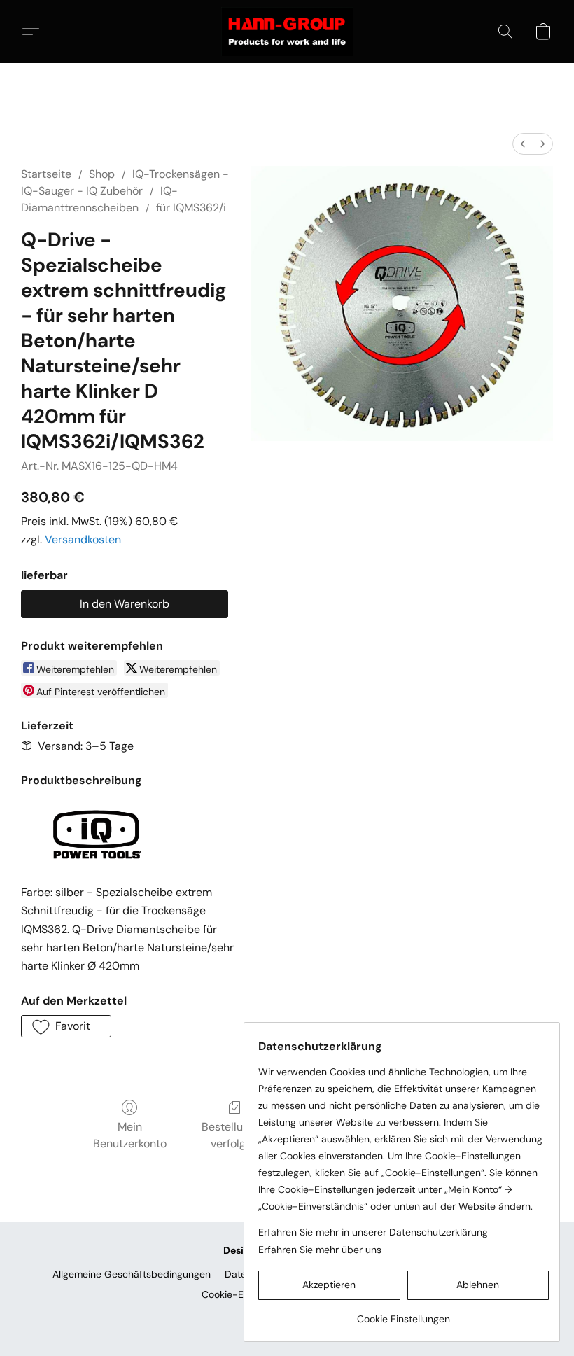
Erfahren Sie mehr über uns (320, 1249)
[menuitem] (523, 144)
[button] (287, 31)
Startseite (46, 174)
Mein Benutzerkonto (130, 1135)
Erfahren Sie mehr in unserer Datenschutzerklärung (373, 1232)
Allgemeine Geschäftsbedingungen (131, 1274)
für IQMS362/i (191, 207)
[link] (403, 1313)
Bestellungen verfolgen (235, 1135)
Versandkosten (83, 539)
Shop (102, 174)
